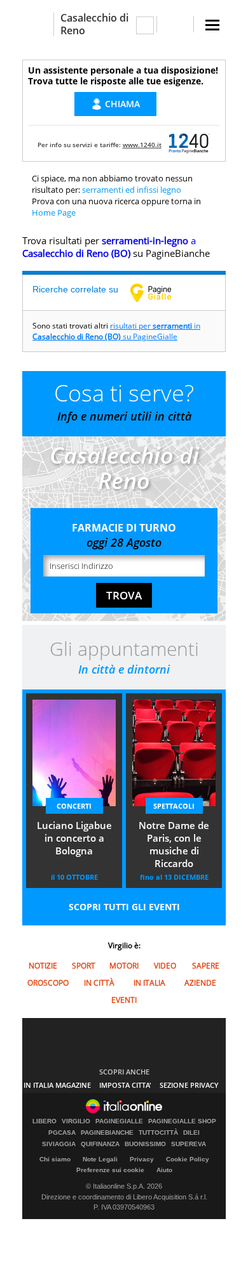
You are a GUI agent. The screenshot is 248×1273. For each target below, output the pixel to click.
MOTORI (124, 965)
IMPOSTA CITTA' (125, 1085)
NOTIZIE (43, 965)
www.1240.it (142, 144)
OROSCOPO (48, 982)
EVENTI (124, 1000)
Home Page (54, 212)
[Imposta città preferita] (37, 24)
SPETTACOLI (174, 806)
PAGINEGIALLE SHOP (182, 1121)
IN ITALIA (149, 982)
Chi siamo (55, 1159)
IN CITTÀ (99, 982)
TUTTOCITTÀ (158, 1133)
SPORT (83, 965)
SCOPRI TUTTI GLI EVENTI (124, 907)
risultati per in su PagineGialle (116, 331)
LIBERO (44, 1121)
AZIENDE (200, 982)
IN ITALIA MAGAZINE (57, 1085)
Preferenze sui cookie (110, 1169)
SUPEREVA (188, 1144)
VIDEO (165, 965)
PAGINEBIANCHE (107, 1133)
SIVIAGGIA (59, 1144)
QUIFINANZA (100, 1144)
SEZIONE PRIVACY (189, 1085)
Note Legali (100, 1159)
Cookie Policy (187, 1159)
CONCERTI (74, 806)
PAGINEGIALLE (119, 1121)
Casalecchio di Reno (94, 24)
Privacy (142, 1159)
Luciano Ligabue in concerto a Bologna (74, 838)
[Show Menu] (212, 25)
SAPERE (205, 965)
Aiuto (164, 1169)
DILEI (191, 1133)
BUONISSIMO (145, 1144)
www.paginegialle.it (160, 292)
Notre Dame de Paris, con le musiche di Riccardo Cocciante (174, 845)
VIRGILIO (76, 1121)
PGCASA (62, 1133)
